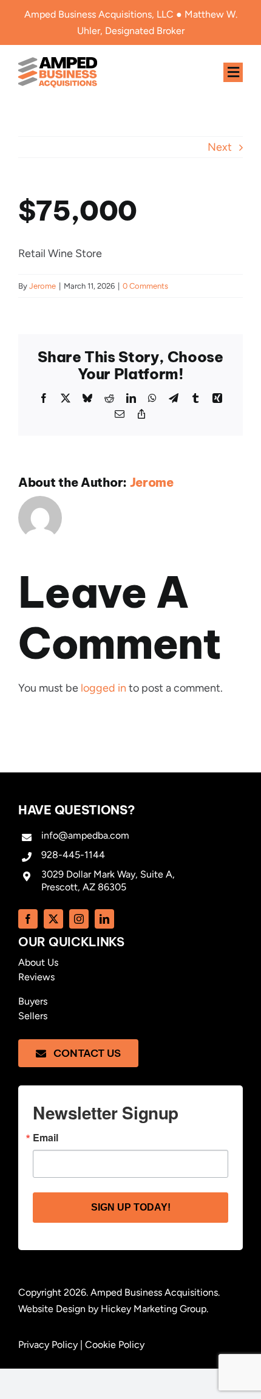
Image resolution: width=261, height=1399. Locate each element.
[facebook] (28, 919)
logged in (103, 688)
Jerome (42, 285)
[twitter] (53, 919)
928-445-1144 (73, 855)
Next (220, 147)
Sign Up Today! (131, 1207)
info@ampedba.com (85, 835)
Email (45, 1138)
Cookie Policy (114, 1344)
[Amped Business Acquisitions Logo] (57, 62)
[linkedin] (104, 919)
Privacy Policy (48, 1344)
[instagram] (79, 919)
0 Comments (145, 285)
